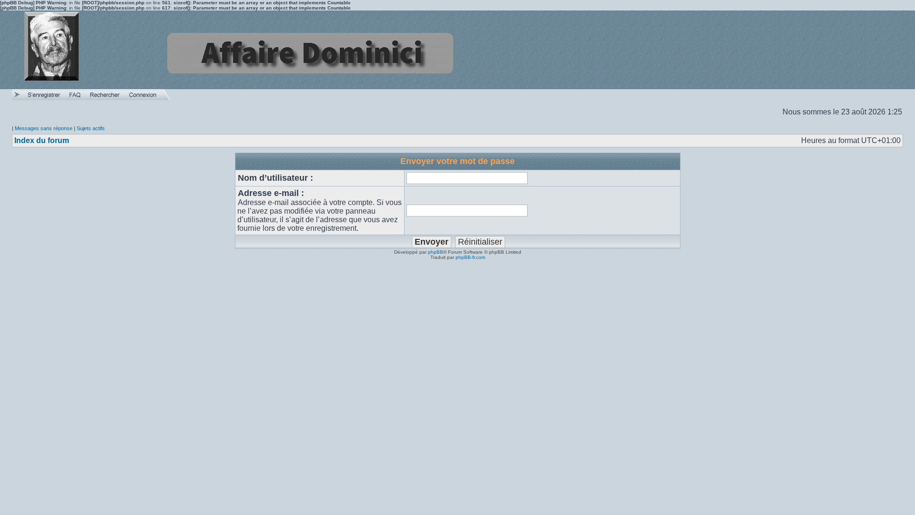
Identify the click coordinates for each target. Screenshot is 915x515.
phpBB (435, 252)
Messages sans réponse (43, 128)
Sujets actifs (91, 128)
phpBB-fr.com (470, 257)
